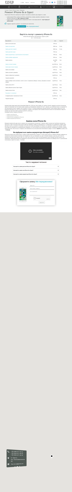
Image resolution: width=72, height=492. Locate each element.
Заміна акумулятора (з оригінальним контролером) (16, 54)
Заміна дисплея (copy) (10, 51)
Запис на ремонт (21, 26)
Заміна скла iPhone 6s (12, 114)
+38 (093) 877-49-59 (62, 2)
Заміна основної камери (10, 64)
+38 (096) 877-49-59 (62, 1)
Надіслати (42, 202)
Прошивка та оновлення (10, 93)
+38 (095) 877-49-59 (62, 3)
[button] (51, 456)
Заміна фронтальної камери (11, 66)
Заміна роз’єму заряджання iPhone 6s (15, 117)
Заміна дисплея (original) (10, 49)
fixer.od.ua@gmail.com (17, 464)
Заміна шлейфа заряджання (11, 57)
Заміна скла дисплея (10, 46)
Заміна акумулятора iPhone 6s (13, 118)
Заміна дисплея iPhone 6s (12, 115)
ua (23, 2)
